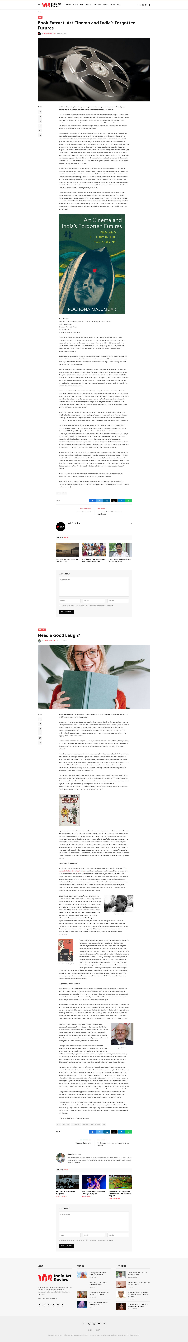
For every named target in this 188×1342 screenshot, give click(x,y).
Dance (68, 5)
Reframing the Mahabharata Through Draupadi (93, 1192)
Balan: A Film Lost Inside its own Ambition (67, 560)
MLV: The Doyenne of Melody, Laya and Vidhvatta (98, 1303)
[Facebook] (40, 117)
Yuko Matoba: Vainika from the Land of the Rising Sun (99, 1293)
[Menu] (39, 5)
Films (113, 5)
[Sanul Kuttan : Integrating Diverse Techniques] (82, 1284)
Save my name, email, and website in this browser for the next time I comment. (87, 606)
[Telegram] (40, 135)
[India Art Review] (51, 5)
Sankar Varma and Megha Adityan (93, 564)
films (64, 493)
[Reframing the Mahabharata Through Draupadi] (94, 1182)
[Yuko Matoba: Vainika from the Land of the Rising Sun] (82, 1294)
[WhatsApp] (40, 112)
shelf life (85, 1124)
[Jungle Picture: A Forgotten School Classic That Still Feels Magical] (120, 1182)
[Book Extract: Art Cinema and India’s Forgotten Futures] (94, 69)
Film (40, 17)
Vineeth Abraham (50, 640)
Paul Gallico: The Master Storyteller (65, 1192)
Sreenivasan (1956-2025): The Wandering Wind (120, 560)
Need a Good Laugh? (83, 512)
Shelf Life (42, 629)
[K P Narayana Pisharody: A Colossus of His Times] (82, 1274)
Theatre (97, 5)
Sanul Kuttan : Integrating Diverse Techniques (97, 1283)
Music (75, 5)
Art (81, 5)
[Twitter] (40, 121)
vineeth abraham (95, 1124)
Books (105, 5)
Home (39, 11)
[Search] (149, 5)
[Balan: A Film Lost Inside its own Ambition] (67, 550)
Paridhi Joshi (86, 1196)
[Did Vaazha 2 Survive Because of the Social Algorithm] (94, 550)
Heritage (88, 5)
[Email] (40, 131)
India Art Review (49, 33)
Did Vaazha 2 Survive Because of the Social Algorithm (93, 560)
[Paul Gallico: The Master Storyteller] (67, 1182)
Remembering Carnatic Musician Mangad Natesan (139, 1283)
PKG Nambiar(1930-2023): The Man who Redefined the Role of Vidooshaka (138, 1294)
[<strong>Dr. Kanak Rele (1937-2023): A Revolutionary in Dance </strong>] (121, 1306)
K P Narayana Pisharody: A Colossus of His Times (97, 1273)
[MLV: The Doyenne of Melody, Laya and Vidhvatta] (82, 1304)
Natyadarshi (60, 564)
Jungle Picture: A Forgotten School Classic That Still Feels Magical (120, 1193)
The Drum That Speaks (83, 1143)
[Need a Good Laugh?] (94, 677)
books (59, 493)
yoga (104, 1124)
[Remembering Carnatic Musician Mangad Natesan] (121, 1284)
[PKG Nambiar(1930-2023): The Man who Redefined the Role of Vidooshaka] (121, 1294)
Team (119, 5)
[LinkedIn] (40, 126)
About (97, 1330)
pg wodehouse (76, 1124)
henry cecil (66, 1124)
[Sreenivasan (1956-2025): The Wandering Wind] (120, 550)
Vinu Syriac (112, 564)
